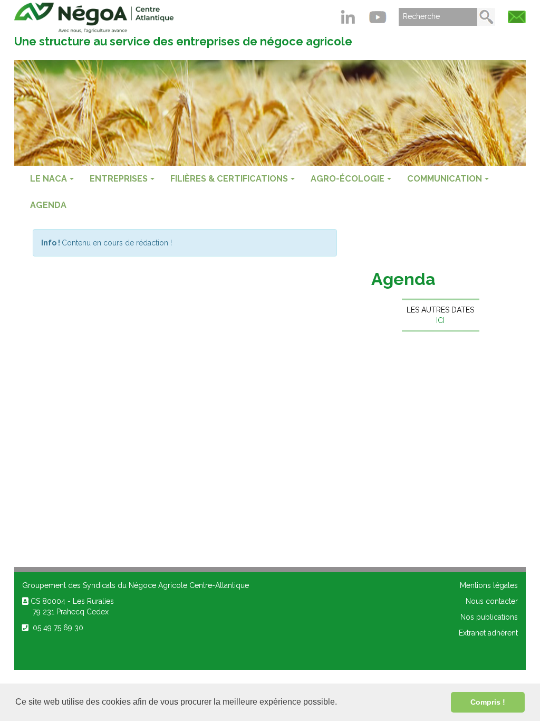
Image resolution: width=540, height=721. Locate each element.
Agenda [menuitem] (48, 205)
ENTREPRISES (119, 179)
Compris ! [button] (487, 702)
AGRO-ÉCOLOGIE (347, 179)
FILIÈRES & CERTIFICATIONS (229, 179)
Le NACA (48, 179)
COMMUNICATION (444, 179)
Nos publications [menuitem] (489, 617)
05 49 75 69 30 (55, 627)
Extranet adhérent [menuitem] (488, 633)
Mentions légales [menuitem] (489, 585)
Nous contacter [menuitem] (492, 601)
